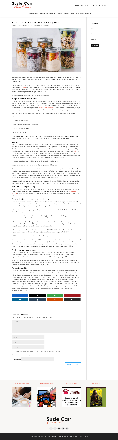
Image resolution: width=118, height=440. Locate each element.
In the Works (80, 14)
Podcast (66, 14)
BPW (42, 436)
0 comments (45, 25)
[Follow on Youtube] (99, 5)
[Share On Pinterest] (72, 295)
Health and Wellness (35, 25)
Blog (72, 14)
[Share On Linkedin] (20, 299)
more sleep (19, 117)
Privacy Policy (84, 436)
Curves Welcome (32, 14)
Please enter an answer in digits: (21, 355)
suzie (14, 25)
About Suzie (44, 14)
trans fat (67, 224)
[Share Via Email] (72, 299)
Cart (88, 5)
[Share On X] (37, 295)
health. (75, 151)
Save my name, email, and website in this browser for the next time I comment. (37, 351)
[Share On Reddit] (55, 299)
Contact (88, 14)
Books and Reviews (55, 14)
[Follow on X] (96, 5)
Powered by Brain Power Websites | (69, 436)
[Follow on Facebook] (93, 5)
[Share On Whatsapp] (55, 295)
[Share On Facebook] (20, 295)
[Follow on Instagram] (105, 5)
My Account (79, 5)
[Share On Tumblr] (37, 299)
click (21, 87)
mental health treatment (46, 108)
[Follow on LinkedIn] (102, 5)
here (24, 87)
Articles (27, 25)
